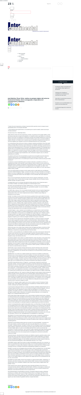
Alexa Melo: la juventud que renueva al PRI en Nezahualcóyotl (63, 99)
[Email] (16, 105)
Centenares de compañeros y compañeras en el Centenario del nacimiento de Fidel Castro (62, 94)
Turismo (20, 61)
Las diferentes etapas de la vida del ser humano (63, 108)
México (20, 56)
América (22, 54)
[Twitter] (14, 105)
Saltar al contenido (4, 0)
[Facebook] (11, 105)
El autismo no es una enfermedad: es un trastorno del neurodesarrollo (63, 103)
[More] (18, 105)
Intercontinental (22, 53)
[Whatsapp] (9, 105)
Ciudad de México (24, 58)
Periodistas (21, 60)
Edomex (22, 57)
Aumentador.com (52, 391)
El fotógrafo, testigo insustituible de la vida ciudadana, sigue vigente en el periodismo (63, 88)
